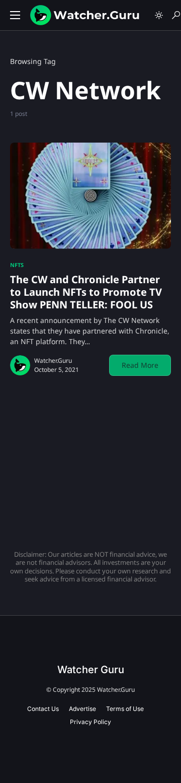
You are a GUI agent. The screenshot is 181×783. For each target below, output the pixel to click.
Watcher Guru (90, 670)
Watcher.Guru (53, 360)
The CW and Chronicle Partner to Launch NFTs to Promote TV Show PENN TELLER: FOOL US (86, 292)
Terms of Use (125, 708)
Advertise (82, 708)
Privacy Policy (90, 722)
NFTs (17, 265)
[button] (15, 15)
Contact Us (43, 708)
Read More (140, 365)
